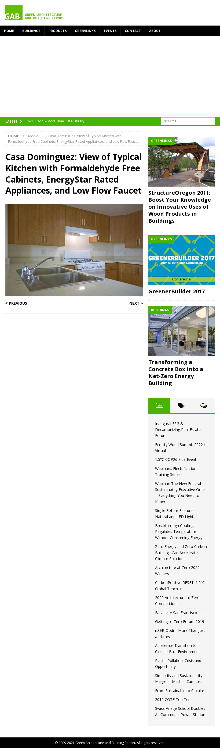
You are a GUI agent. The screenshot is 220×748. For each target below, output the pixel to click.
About (155, 31)
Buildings (31, 31)
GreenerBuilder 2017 (176, 291)
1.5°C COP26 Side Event (175, 459)
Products (58, 31)
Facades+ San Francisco (176, 612)
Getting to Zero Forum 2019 (179, 621)
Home (9, 31)
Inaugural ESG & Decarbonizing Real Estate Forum (178, 429)
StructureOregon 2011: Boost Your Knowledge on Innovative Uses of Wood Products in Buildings (179, 206)
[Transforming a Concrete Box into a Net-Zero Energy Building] (181, 331)
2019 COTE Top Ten (172, 699)
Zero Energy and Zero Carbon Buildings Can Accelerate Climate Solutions (181, 552)
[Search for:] (188, 120)
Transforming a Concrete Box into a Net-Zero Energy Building (175, 372)
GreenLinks (85, 31)
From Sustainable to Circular (179, 690)
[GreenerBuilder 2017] (181, 260)
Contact (133, 31)
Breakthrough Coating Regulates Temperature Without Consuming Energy (178, 531)
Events (110, 31)
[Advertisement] (110, 76)
